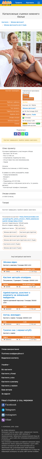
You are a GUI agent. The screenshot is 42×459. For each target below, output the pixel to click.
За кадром (6, 394)
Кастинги (30, 3)
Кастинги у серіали (9, 386)
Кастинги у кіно (8, 377)
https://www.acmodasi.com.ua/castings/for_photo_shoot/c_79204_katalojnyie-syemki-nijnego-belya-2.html (20, 219)
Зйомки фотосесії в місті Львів (15, 25)
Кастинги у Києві (9, 373)
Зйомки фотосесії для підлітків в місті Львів (20, 240)
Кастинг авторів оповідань (17, 277)
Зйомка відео (10, 262)
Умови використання (10, 349)
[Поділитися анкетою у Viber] (19, 133)
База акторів (7, 390)
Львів (34, 114)
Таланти (18, 3)
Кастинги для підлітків (28, 232)
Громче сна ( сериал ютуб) (17, 330)
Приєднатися (28, 98)
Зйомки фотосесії (17, 22)
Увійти (25, 95)
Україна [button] (5, 365)
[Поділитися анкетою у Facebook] (15, 133)
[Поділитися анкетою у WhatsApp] (22, 133)
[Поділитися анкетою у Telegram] (26, 133)
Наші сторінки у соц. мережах (17, 400)
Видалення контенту (10, 358)
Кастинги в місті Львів (12, 244)
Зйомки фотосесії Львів (12, 248)
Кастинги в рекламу (10, 382)
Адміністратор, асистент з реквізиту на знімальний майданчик (16, 295)
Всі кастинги (20, 228)
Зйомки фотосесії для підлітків (15, 236)
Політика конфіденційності (13, 353)
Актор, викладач (11, 315)
